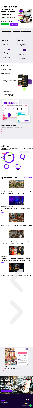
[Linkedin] (26, 400)
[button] (16, 281)
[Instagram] (30, 400)
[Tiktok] (28, 401)
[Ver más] (5, 195)
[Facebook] (28, 400)
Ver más (2, 195)
